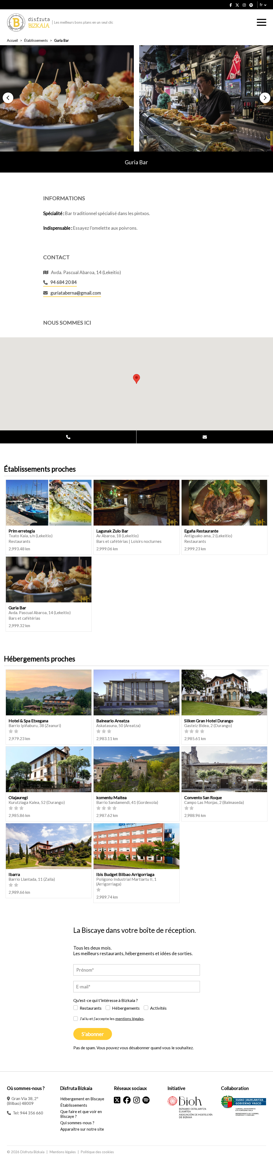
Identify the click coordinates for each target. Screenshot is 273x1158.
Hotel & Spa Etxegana (28, 720)
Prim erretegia (22, 530)
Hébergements (126, 1007)
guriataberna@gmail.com (75, 293)
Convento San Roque (203, 797)
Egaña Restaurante (201, 530)
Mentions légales (63, 1152)
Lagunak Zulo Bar (112, 530)
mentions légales (129, 1018)
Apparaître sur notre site (82, 1129)
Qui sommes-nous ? (77, 1122)
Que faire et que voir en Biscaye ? (81, 1114)
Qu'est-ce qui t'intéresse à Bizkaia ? (105, 1000)
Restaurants (91, 1007)
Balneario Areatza (112, 720)
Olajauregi (18, 797)
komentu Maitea (111, 797)
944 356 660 (31, 1112)
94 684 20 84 (63, 282)
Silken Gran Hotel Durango (208, 720)
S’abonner (93, 1034)
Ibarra (14, 874)
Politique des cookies (97, 1152)
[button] (8, 98)
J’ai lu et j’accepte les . (112, 1018)
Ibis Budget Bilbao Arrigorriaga (125, 874)
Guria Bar (17, 607)
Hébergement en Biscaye (82, 1098)
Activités (158, 1007)
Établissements (36, 40)
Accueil (12, 40)
